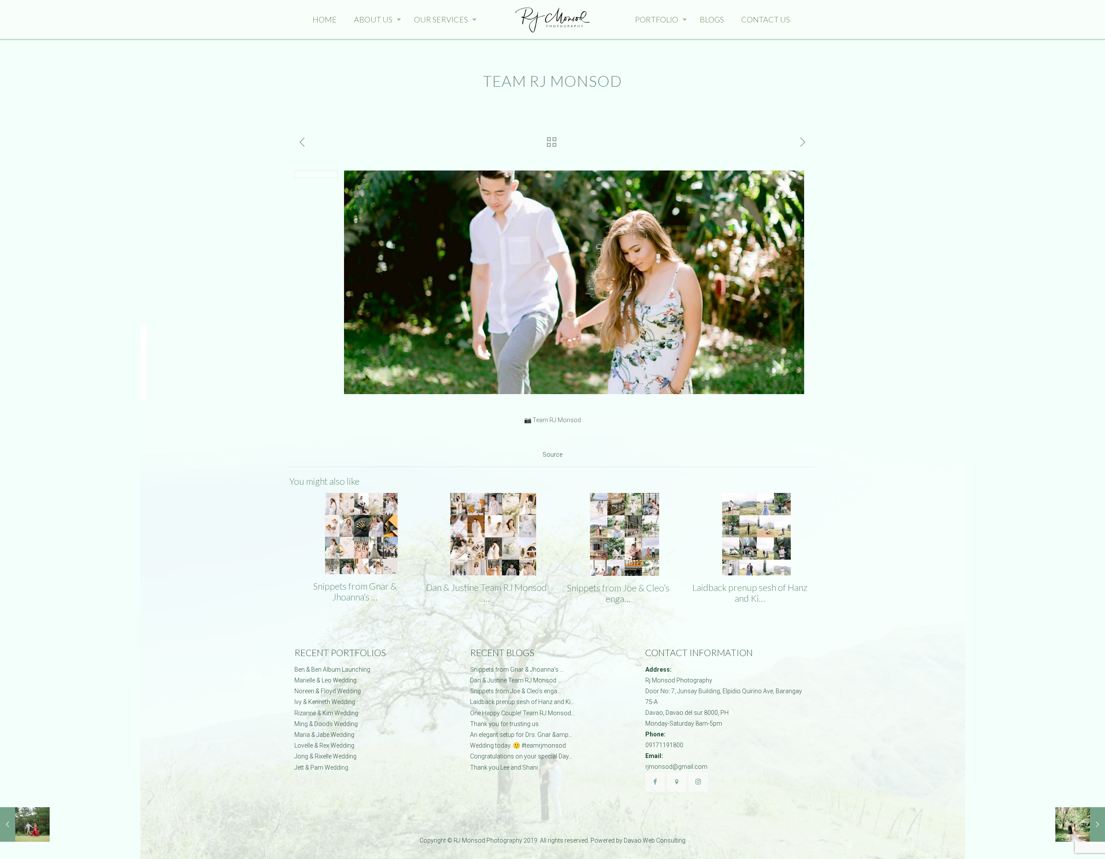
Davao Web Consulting (654, 840)
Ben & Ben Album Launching (332, 669)
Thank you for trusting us (504, 723)
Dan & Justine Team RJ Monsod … (486, 592)
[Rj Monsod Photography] (553, 19)
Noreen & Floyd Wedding (327, 691)
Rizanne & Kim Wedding (326, 713)
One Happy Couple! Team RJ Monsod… (522, 713)
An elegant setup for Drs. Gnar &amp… (521, 734)
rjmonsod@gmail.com (676, 766)
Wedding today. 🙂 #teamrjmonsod (518, 745)
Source (552, 454)
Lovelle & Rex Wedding (324, 745)
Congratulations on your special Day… (521, 756)
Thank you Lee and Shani (504, 767)
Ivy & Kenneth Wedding (324, 701)
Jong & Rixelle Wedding (325, 756)
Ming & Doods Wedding (326, 723)
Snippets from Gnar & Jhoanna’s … (355, 591)
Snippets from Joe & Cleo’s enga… (618, 593)
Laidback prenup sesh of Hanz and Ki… (749, 592)
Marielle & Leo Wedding (325, 680)
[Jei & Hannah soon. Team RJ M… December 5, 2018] (25, 824)
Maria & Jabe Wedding (324, 734)
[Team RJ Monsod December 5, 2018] (1080, 824)
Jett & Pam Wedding (321, 767)
